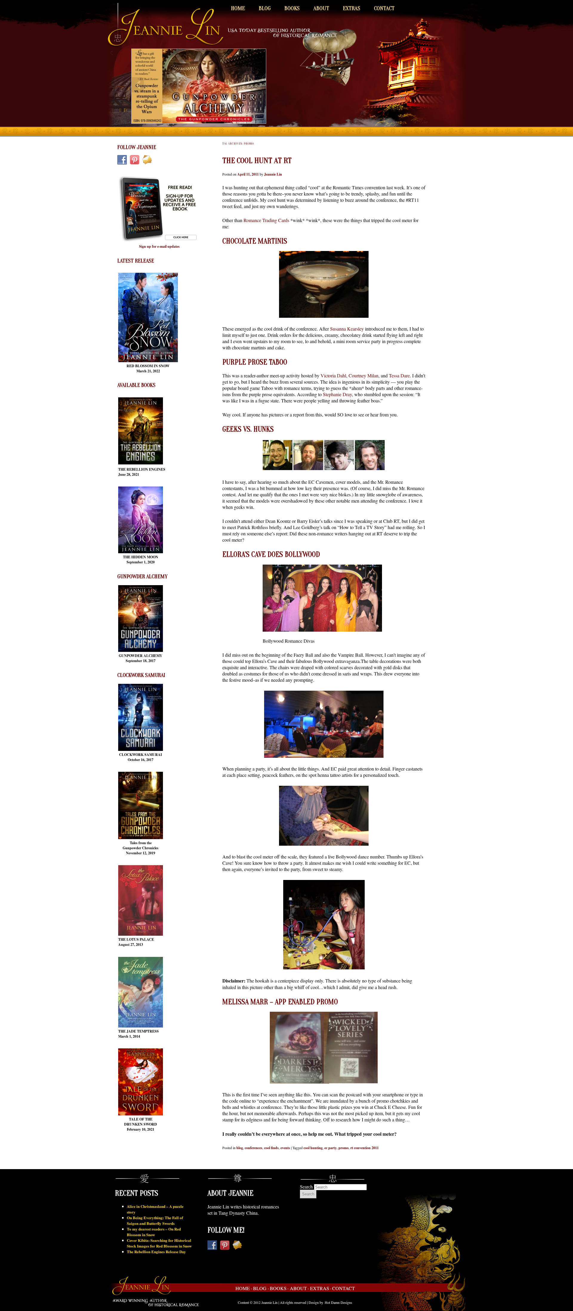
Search (306, 1186)
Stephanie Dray (337, 394)
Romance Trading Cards (266, 220)
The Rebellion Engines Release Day (156, 1251)
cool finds (271, 1147)
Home (238, 8)
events (285, 1147)
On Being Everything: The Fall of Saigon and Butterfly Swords (155, 1220)
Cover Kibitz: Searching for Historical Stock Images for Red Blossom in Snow (159, 1243)
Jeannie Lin (273, 174)
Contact (384, 8)
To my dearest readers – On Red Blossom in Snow (154, 1231)
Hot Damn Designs (338, 1302)
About (321, 8)
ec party (330, 1147)
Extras (351, 8)
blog (239, 1147)
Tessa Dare (399, 375)
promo (343, 1147)
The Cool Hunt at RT (257, 160)
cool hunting (313, 1147)
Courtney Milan (363, 375)
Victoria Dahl (333, 375)
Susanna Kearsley (347, 329)
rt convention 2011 (364, 1147)
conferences (253, 1147)
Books (292, 8)
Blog (265, 8)
